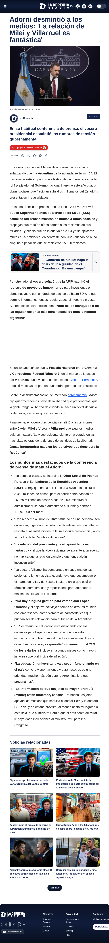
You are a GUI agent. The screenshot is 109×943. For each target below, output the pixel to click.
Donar (46, 931)
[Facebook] (24, 924)
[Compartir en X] (28, 155)
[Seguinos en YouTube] (90, 6)
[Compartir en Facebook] (34, 155)
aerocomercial (77, 395)
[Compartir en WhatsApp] (23, 155)
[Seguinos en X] (78, 6)
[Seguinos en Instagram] (84, 6)
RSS (68, 935)
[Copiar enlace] (46, 155)
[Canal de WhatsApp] (19, 924)
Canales (70, 926)
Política (93, 117)
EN (71, 6)
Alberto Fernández (84, 380)
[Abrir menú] (5, 6)
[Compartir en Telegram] (40, 155)
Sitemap (70, 931)
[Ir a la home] (54, 6)
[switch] (101, 6)
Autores (46, 926)
